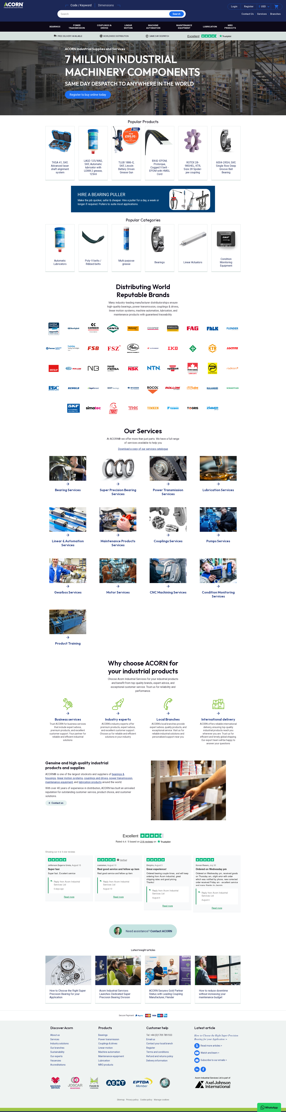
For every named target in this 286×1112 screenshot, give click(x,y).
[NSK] (133, 368)
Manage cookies (161, 1100)
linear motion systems (70, 778)
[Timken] (153, 408)
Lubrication (210, 26)
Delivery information (156, 1060)
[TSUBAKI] (173, 408)
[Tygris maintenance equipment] (193, 408)
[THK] (133, 408)
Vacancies (55, 1060)
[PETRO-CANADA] (193, 368)
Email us (150, 1039)
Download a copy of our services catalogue (143, 449)
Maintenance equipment (184, 26)
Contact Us (247, 14)
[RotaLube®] (193, 388)
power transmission (120, 778)
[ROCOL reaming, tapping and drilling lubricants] (153, 388)
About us (55, 1035)
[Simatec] (93, 408)
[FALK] (212, 329)
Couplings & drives (104, 26)
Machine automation (153, 26)
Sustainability (57, 1052)
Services (262, 14)
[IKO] (173, 348)
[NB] (93, 368)
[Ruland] (212, 388)
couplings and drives (96, 778)
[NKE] (113, 368)
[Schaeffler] (232, 388)
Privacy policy (132, 1100)
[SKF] (73, 408)
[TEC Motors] (113, 408)
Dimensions (106, 5)
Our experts (56, 1056)
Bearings (54, 26)
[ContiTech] (133, 329)
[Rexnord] (93, 388)
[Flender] (232, 329)
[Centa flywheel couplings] (113, 328)
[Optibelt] (173, 368)
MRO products (230, 26)
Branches (275, 14)
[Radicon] (232, 368)
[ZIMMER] (212, 408)
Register (249, 6)
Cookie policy (146, 1100)
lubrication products (90, 782)
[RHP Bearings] (113, 388)
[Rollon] (173, 388)
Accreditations (58, 1064)
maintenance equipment (59, 782)
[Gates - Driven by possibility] (133, 348)
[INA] (193, 348)
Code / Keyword (81, 5)
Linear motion (128, 26)
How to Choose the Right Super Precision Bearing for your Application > (216, 1037)
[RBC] (54, 388)
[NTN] (153, 368)
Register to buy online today (88, 94)
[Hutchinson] (153, 348)
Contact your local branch (159, 1043)
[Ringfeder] (133, 388)
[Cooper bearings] (153, 329)
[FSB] (93, 348)
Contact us (57, 803)
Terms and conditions (157, 1052)
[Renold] (73, 388)
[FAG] (193, 329)
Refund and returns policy (159, 1056)
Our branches (57, 1047)
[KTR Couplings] (212, 348)
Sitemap (120, 1100)
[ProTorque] (212, 368)
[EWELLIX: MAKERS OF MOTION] (173, 329)
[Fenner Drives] (54, 348)
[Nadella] (73, 368)
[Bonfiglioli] (73, 329)
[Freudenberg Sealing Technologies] (73, 348)
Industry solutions (59, 1043)
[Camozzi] (93, 329)
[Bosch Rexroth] (54, 329)
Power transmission (77, 26)
